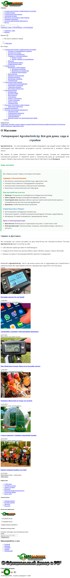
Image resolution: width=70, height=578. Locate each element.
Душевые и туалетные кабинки (18, 56)
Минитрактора (12, 74)
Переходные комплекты (15, 106)
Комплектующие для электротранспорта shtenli (22, 118)
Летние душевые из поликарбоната (23, 59)
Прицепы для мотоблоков (16, 75)
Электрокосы (12, 97)
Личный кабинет (9, 501)
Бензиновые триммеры (15, 79)
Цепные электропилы (15, 98)
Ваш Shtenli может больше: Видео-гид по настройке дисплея (20, 366)
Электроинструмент (10, 16)
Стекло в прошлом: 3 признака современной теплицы (18, 435)
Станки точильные (14, 100)
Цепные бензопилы (14, 77)
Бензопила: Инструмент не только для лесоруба (16, 400)
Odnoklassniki (8, 551)
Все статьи (4, 477)
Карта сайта (20, 126)
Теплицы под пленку (14, 53)
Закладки (7, 504)
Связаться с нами (9, 30)
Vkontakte (7, 547)
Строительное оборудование (13, 14)
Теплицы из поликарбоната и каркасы (20, 51)
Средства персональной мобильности (16, 21)
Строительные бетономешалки (17, 84)
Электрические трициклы (16, 113)
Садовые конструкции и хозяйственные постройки (20, 11)
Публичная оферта (10, 492)
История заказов (9, 502)
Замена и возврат (25, 124)
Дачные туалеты (17, 57)
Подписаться (5, 537)
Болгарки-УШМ (13, 93)
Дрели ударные (13, 101)
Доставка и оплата (14, 124)
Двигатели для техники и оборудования (16, 17)
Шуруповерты (12, 95)
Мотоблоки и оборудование (16, 67)
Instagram (7, 546)
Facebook (7, 544)
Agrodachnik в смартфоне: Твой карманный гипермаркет (20, 331)
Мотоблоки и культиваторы (20, 70)
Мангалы (11, 61)
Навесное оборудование (19, 72)
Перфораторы (12, 92)
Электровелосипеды (14, 115)
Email (2, 533)
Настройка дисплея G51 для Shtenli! (12, 297)
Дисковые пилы (13, 103)
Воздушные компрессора (16, 88)
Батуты (6, 22)
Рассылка (7, 506)
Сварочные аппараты (14, 87)
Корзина (7, 32)
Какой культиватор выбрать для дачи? (14, 470)
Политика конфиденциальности (48, 124)
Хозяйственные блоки (15, 64)
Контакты (34, 124)
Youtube (6, 549)
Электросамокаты (13, 116)
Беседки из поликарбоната (16, 54)
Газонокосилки (12, 80)
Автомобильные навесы (15, 62)
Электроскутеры (13, 111)
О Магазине (8, 43)
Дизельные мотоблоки (19, 69)
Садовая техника (9, 13)
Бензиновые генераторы (15, 85)
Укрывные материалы (11, 19)
